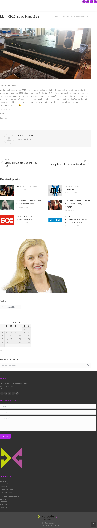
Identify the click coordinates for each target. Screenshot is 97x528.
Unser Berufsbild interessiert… (72, 188)
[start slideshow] (41, 291)
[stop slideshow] (49, 291)
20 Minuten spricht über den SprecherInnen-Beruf (28, 202)
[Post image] (7, 190)
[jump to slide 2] (46, 291)
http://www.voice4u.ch (25, 139)
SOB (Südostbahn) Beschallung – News (24, 217)
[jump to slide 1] (44, 291)
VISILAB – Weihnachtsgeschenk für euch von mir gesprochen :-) (78, 219)
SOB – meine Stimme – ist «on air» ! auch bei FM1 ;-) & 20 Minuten (77, 204)
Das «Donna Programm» (26, 186)
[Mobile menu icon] (5, 7)
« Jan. (2, 350)
